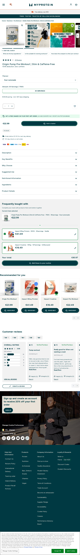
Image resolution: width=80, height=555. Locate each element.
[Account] (71, 4)
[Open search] (11, 4)
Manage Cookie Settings (10, 551)
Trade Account (42, 488)
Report (31, 379)
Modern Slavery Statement (42, 472)
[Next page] (77, 386)
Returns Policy (10, 463)
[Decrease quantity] (5, 106)
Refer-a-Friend (64, 458)
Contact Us (9, 459)
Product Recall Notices (10, 487)
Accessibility (41, 507)
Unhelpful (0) (45, 376)
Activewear (26, 466)
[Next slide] (79, 300)
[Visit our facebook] (9, 438)
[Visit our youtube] (18, 438)
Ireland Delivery (10, 481)
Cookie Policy (42, 511)
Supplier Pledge (42, 502)
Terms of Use (38, 547)
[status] (8, 106)
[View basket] (76, 4)
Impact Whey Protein (30, 299)
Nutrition (10, 20)
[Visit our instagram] (4, 438)
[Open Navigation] (3, 4)
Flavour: (5, 76)
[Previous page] (73, 386)
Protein (24, 456)
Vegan (24, 483)
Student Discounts (64, 469)
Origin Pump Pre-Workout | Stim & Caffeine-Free (38, 20)
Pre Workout (17, 20)
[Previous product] (74, 318)
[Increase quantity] (12, 106)
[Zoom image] (22, 25)
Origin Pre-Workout (9, 299)
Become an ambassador (45, 492)
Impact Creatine (50, 299)
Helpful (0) (34, 376)
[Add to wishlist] (74, 106)
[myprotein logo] (41, 4)
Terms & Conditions (44, 483)
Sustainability (42, 497)
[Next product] (78, 318)
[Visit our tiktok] (13, 438)
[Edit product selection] (75, 234)
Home (4, 20)
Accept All (57, 551)
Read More (32, 369)
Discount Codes (63, 464)
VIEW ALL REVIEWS (10, 379)
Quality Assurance (43, 466)
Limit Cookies (71, 551)
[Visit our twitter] (23, 438)
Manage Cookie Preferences (13, 425)
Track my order (10, 476)
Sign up (8, 410)
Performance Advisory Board (45, 522)
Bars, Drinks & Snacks (26, 472)
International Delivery (9, 469)
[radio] (40, 91)
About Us (40, 456)
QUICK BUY (11, 310)
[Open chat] (27, 438)
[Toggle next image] (77, 35)
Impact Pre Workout (70, 299)
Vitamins (25, 478)
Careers (40, 516)
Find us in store (42, 461)
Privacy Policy (42, 478)
